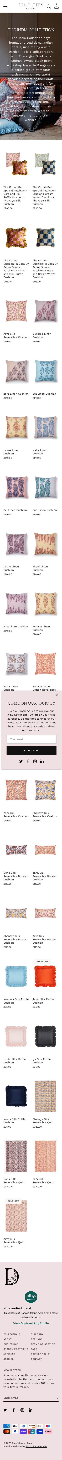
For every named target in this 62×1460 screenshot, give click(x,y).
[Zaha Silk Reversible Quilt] (45, 1156)
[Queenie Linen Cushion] (45, 311)
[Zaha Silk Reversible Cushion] (16, 790)
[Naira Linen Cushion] (45, 427)
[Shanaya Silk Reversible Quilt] (45, 1096)
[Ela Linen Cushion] (45, 371)
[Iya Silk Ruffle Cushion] (45, 1036)
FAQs (34, 1349)
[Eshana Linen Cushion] (45, 603)
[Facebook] (28, 760)
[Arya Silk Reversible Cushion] (16, 311)
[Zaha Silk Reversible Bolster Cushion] (45, 850)
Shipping (37, 1334)
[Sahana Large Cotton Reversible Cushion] (45, 663)
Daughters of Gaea (22, 1443)
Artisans (9, 1354)
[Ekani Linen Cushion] (45, 544)
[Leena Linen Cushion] (16, 427)
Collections (11, 1334)
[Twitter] (21, 760)
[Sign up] (57, 1398)
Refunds (37, 1339)
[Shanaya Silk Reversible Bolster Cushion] (16, 913)
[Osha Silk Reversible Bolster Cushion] (16, 850)
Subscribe (31, 750)
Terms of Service (43, 1344)
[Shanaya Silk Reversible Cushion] (45, 790)
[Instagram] (35, 760)
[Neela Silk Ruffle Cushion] (16, 1096)
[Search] (49, 7)
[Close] (57, 695)
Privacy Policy (40, 1354)
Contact (36, 1359)
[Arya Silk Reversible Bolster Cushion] (45, 913)
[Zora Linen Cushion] (16, 371)
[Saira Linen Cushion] (16, 663)
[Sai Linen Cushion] (16, 487)
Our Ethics (10, 1344)
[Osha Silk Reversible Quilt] (16, 1156)
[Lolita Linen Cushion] (16, 544)
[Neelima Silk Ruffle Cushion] (16, 976)
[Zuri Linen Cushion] (45, 487)
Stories (8, 1359)
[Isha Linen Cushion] (16, 603)
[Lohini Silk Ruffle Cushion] (16, 1036)
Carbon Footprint (15, 1349)
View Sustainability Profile (31, 1323)
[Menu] (5, 6)
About (7, 1339)
